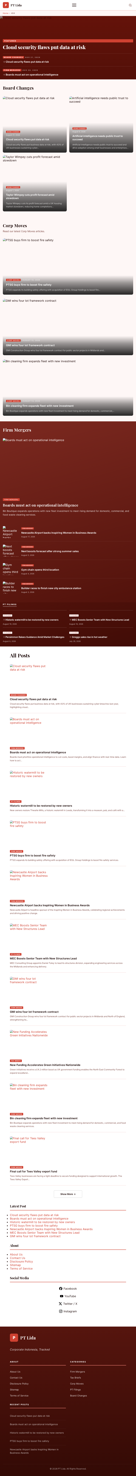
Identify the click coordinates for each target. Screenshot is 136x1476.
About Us (16, 1254)
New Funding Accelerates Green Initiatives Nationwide (45, 1065)
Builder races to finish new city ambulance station (51, 588)
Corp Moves (77, 1383)
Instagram (70, 1311)
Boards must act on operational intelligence (32, 74)
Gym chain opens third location (40, 569)
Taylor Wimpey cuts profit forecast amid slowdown (30, 196)
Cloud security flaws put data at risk (44, 47)
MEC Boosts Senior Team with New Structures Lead (100, 619)
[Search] (130, 5)
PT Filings (75, 1389)
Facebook (70, 1288)
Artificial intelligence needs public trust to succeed (97, 137)
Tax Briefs (75, 1377)
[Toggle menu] (74, 5)
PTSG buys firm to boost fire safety (29, 284)
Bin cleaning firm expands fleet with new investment (40, 405)
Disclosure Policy (21, 1261)
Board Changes (78, 1395)
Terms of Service (21, 1268)
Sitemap (15, 1265)
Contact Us (17, 1258)
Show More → (68, 1194)
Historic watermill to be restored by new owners (31, 619)
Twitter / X (70, 1303)
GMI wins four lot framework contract (30, 345)
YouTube (70, 1296)
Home (5, 13)
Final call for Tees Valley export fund (33, 1171)
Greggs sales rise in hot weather (89, 637)
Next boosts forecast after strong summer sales (50, 551)
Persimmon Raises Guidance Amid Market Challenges (34, 637)
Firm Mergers (77, 1371)
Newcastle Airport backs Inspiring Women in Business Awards (58, 532)
